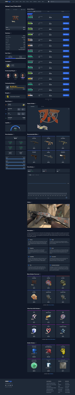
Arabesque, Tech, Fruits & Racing (51, 384)
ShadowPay (31, 77)
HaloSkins (30, 27)
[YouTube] (11, 385)
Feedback (59, 384)
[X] (8, 385)
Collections (34, 1)
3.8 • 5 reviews (30, 74)
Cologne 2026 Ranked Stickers (50, 383)
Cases (31, 1)
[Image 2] (49, 226)
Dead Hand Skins (48, 392)
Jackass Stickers (48, 386)
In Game (8, 9)
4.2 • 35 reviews (30, 24)
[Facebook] (9, 385)
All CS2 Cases (67, 386)
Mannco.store (31, 33)
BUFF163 (30, 38)
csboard (30, 88)
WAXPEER (30, 44)
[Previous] (28, 216)
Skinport (30, 55)
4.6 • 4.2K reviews (30, 68)
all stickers (51, 373)
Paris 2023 (23, 37)
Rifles (20, 1)
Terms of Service (60, 387)
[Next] (68, 216)
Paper (24, 42)
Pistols (13, 1)
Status (59, 386)
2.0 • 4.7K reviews (30, 96)
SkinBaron (30, 66)
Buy (34, 11)
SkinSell (30, 71)
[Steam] (12, 385)
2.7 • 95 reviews (30, 41)
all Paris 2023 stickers (51, 339)
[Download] (28, 226)
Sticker (24, 35)
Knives (24, 1)
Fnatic (24, 39)
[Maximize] (69, 109)
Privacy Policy (60, 389)
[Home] (8, 1)
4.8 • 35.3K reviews (30, 57)
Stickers (39, 1)
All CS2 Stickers (67, 384)
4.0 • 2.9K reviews (30, 35)
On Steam (23, 9)
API (58, 383)
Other (43, 1)
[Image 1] (47, 226)
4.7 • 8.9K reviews (30, 18)
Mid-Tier (17, 1)
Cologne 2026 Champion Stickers (51, 387)
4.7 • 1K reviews (30, 63)
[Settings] (49, 2)
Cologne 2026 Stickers (49, 389)
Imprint (59, 392)
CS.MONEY (31, 15)
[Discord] (6, 385)
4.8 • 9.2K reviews (30, 85)
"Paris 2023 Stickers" (21, 49)
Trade (62, 11)
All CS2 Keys (67, 387)
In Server (15, 9)
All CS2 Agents (67, 389)
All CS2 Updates (67, 392)
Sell (48, 11)
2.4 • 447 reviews (30, 46)
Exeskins (30, 22)
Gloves (27, 1)
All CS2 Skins (67, 383)
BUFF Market (31, 60)
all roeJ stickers (51, 304)
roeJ (24, 40)
